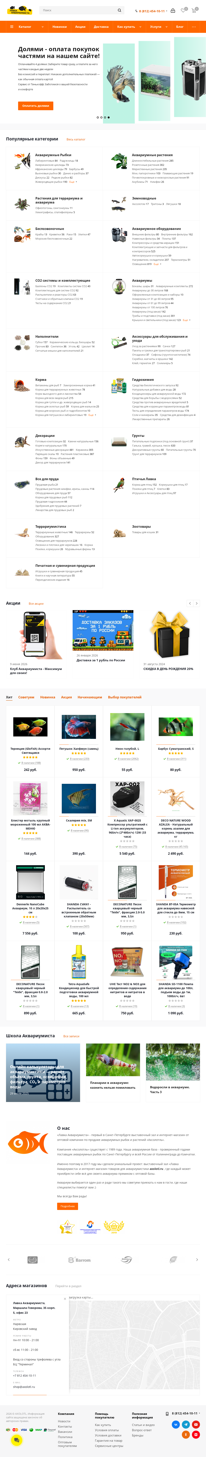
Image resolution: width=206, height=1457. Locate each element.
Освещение (141, 264)
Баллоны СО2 (45, 286)
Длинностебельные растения (152, 160)
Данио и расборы (76, 173)
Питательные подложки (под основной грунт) (162, 441)
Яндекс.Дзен (196, 1435)
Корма (88, 545)
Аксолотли (140, 204)
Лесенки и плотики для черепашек (58, 545)
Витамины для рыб (48, 385)
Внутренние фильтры (177, 234)
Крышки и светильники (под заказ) (156, 320)
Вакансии (65, 1432)
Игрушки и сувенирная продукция (58, 571)
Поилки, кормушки (49, 549)
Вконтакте (176, 1425)
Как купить (103, 1425)
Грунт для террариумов (149, 454)
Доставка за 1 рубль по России (101, 660)
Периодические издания (52, 580)
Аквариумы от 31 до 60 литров (152, 299)
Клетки (163, 489)
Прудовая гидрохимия (51, 501)
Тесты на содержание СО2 (53, 303)
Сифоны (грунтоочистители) (170, 354)
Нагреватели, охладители (150, 260)
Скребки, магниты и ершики (152, 359)
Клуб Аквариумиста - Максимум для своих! (36, 671)
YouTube (196, 1425)
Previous (190, 603)
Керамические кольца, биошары (72, 342)
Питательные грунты (181, 450)
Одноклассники (186, 1435)
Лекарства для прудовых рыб (54, 510)
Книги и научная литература (55, 575)
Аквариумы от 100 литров (150, 307)
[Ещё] (194, 27)
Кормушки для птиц (173, 484)
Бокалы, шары (143, 286)
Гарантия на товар (108, 1440)
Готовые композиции (50, 441)
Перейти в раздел (68, 1286)
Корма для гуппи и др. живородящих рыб (63, 402)
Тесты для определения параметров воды (160, 410)
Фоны (41, 458)
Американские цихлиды (52, 165)
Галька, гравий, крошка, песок (153, 445)
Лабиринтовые (46, 160)
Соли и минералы (145, 415)
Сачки (169, 346)
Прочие (41, 346)
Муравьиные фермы (80, 549)
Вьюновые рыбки (48, 173)
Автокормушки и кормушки (151, 255)
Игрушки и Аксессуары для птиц (154, 493)
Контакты (65, 1426)
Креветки (56, 234)
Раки (71, 234)
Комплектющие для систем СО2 (56, 290)
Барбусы (76, 169)
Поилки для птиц (143, 489)
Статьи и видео (143, 1425)
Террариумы (84, 532)
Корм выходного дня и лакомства (58, 394)
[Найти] (119, 10)
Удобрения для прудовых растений (58, 506)
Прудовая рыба (46, 484)
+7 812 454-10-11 (24, 1375)
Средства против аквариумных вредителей (160, 402)
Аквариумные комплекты (174, 286)
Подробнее (30, 93)
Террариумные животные (54, 532)
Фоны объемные (62, 458)
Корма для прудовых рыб (53, 497)
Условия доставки (108, 1435)
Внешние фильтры (145, 234)
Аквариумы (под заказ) (149, 311)
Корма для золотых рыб (52, 406)
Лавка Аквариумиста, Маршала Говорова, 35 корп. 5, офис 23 (34, 1308)
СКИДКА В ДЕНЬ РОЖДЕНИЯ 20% (168, 669)
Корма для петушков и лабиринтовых (60, 415)
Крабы (41, 234)
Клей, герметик (143, 363)
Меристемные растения (149, 169)
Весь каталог (76, 139)
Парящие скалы (47, 454)
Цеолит (88, 346)
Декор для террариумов (52, 462)
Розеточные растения (148, 165)
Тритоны (157, 204)
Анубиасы (140, 182)
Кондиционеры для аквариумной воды (159, 394)
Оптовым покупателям (67, 1444)
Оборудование (47, 536)
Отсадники (140, 354)
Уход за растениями (146, 346)
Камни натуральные (83, 441)
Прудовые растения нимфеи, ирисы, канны (64, 489)
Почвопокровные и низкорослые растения (160, 177)
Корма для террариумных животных (60, 389)
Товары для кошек (145, 532)
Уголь (74, 346)
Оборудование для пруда (52, 493)
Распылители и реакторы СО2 (55, 294)
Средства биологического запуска (155, 385)
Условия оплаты (107, 1430)
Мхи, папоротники (146, 173)
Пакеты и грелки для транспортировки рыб (161, 350)
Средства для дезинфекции (177, 415)
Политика (65, 1437)
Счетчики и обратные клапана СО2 (59, 299)
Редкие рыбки (62, 177)
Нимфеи (157, 182)
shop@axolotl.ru (24, 1387)
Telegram (186, 1425)
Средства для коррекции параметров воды (160, 406)
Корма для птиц (144, 484)
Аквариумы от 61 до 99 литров (152, 303)
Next (196, 603)
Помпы (169, 238)
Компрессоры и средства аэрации (155, 243)
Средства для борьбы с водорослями (157, 398)
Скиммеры (165, 363)
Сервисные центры (109, 1446)
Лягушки (173, 204)
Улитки (84, 234)
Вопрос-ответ (142, 1430)
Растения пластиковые (77, 454)
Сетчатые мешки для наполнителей (59, 350)
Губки (41, 342)
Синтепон (58, 346)
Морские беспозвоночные (53, 238)
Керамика (84, 450)
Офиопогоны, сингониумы (54, 208)
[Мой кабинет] (173, 10)
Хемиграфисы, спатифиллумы (55, 212)
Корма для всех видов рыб (54, 398)
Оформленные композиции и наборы (157, 294)
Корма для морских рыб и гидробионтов (62, 410)
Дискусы (42, 177)
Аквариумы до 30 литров (150, 290)
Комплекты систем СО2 (74, 286)
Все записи (71, 1036)
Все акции (36, 603)
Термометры (181, 260)
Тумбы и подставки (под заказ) (153, 316)
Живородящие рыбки (51, 182)
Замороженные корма (79, 385)
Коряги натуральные (51, 445)
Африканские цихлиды (51, 169)
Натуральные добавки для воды (154, 389)
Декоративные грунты (148, 450)
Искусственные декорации (54, 450)
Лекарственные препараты (151, 419)
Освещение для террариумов (56, 540)
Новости (64, 1421)
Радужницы (69, 160)
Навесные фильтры (146, 238)
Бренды (137, 1435)
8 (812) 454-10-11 (152, 11)
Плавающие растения (178, 173)
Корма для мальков (85, 406)
